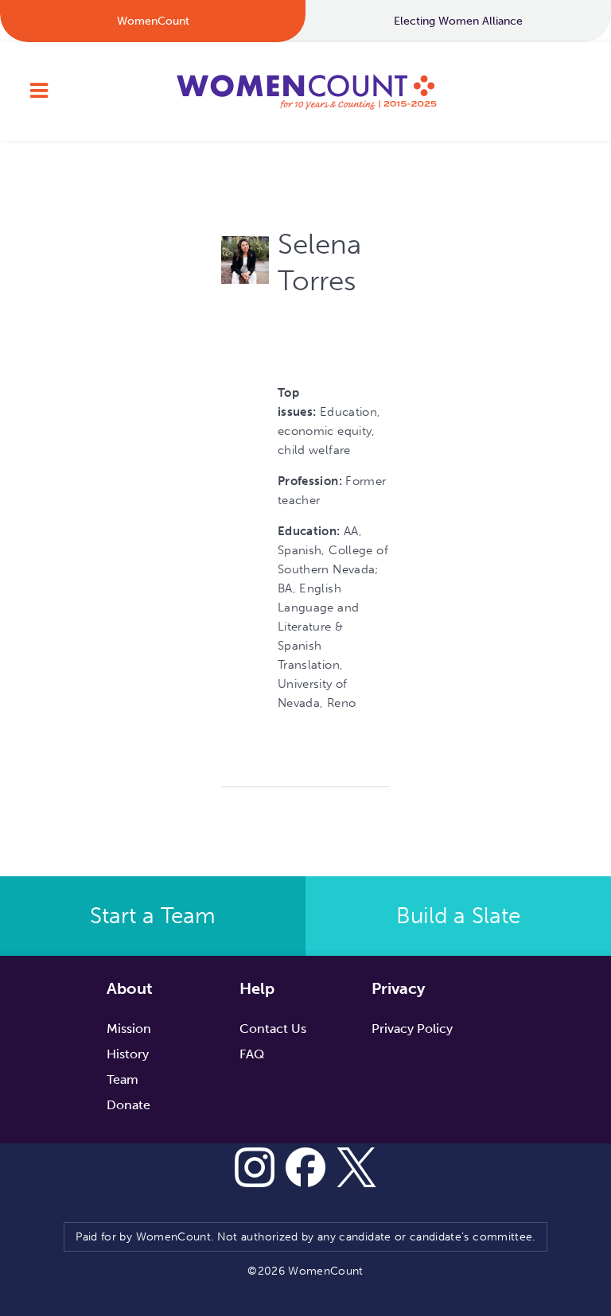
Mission (129, 1028)
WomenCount (305, 91)
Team (122, 1079)
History (128, 1054)
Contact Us (272, 1028)
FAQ (251, 1054)
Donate (128, 1104)
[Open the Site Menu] (39, 91)
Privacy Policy (412, 1028)
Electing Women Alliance (458, 21)
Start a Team (153, 916)
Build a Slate (458, 916)
